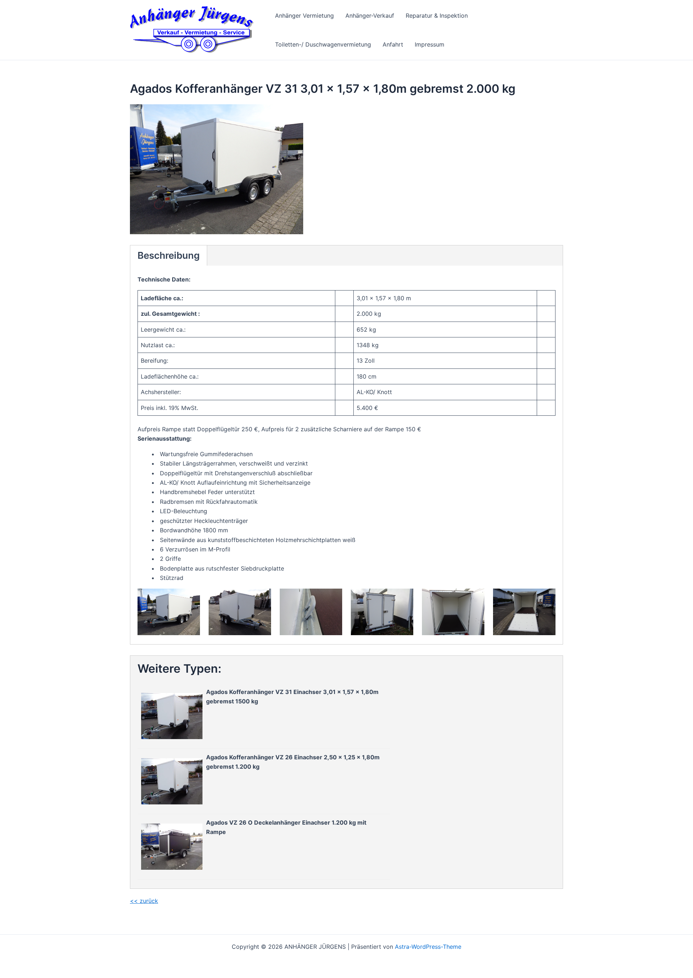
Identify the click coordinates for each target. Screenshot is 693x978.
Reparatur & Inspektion (437, 15)
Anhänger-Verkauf (369, 15)
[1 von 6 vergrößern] (190, 598)
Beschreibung (169, 255)
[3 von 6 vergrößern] (332, 598)
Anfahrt (393, 44)
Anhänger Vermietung (304, 15)
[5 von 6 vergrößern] (475, 598)
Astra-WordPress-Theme (428, 946)
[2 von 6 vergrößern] (261, 598)
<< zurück (144, 900)
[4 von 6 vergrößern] (403, 598)
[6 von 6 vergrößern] (546, 598)
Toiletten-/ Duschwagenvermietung (323, 44)
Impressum (429, 44)
